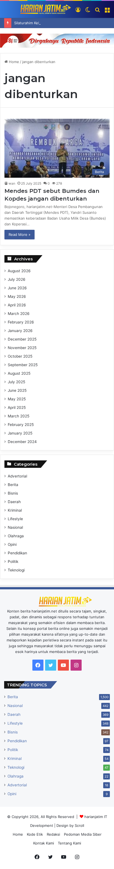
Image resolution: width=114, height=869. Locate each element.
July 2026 (16, 279)
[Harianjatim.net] (37, 9)
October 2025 (20, 356)
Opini (12, 544)
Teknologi (16, 570)
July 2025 (16, 382)
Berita (13, 484)
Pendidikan (17, 553)
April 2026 (17, 305)
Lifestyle (15, 519)
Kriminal (15, 510)
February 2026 (21, 322)
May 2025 (17, 399)
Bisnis (13, 493)
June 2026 (17, 288)
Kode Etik (35, 834)
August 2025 (19, 373)
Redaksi (53, 834)
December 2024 (22, 441)
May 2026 (17, 296)
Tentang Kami (69, 843)
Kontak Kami (43, 843)
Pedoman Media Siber (83, 834)
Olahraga (16, 536)
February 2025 (21, 424)
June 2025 (17, 390)
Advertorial (17, 476)
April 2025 (17, 407)
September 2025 (23, 365)
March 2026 (19, 313)
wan (12, 183)
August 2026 (19, 271)
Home (13, 62)
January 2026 (20, 330)
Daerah (14, 502)
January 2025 (20, 433)
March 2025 (18, 416)
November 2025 (22, 348)
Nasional (15, 527)
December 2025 (22, 339)
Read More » (19, 234)
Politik (13, 561)
